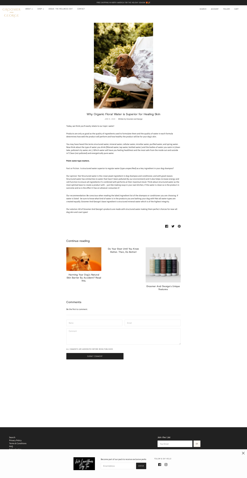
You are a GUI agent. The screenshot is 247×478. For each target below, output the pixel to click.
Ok (197, 444)
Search (203, 9)
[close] (243, 453)
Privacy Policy (15, 440)
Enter (141, 466)
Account (215, 9)
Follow (226, 9)
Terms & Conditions (17, 443)
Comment (72, 331)
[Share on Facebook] (167, 226)
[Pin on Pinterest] (179, 226)
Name (71, 322)
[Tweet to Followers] (173, 226)
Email (129, 322)
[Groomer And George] (12, 12)
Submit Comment (95, 356)
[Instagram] (165, 464)
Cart (236, 9)
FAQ (11, 446)
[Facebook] (160, 464)
